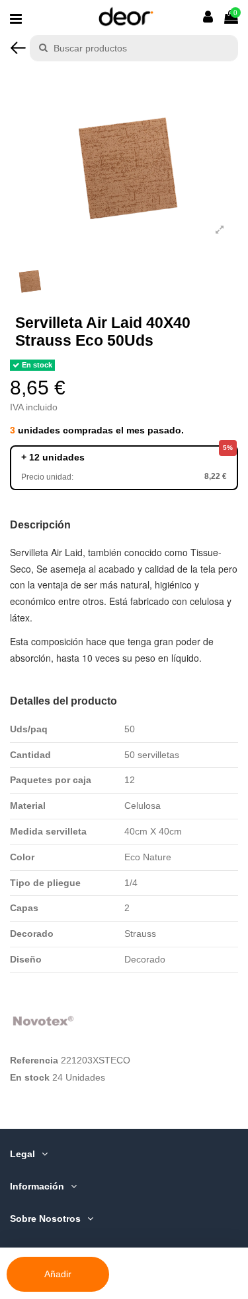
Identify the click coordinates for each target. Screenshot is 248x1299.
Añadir (57, 1274)
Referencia (34, 1060)
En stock (30, 1077)
